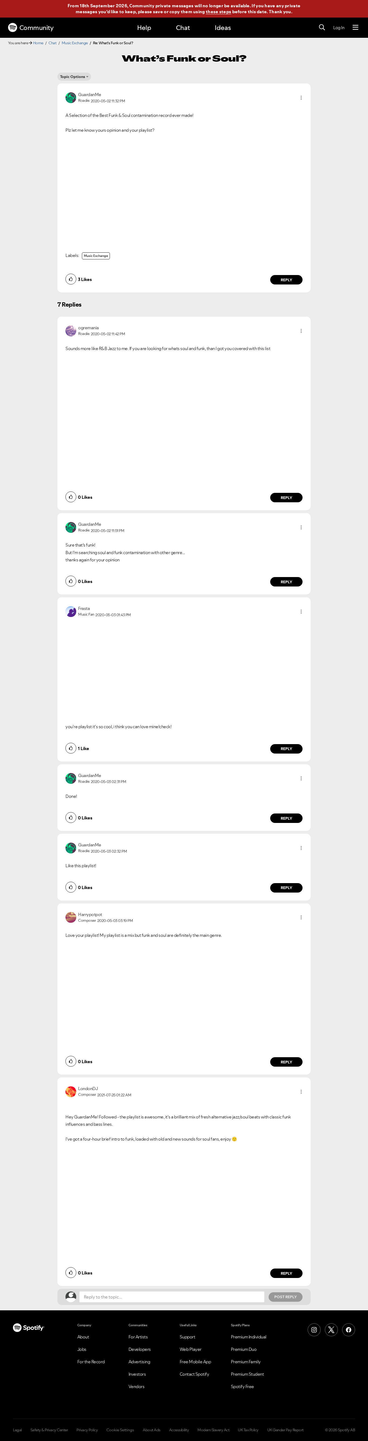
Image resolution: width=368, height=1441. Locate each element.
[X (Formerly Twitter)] (331, 1329)
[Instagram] (314, 1329)
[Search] (322, 27)
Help (144, 27)
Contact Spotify (194, 1374)
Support (187, 1337)
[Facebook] (348, 1329)
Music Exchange (75, 43)
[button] (301, 98)
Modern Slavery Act (213, 1430)
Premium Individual (248, 1337)
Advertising (139, 1362)
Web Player (191, 1349)
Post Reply (285, 1297)
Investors (137, 1374)
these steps (218, 12)
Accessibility (179, 1430)
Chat (183, 27)
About (83, 1337)
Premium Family (246, 1362)
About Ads (152, 1430)
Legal (17, 1430)
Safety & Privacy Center (49, 1430)
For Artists (138, 1337)
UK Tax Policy (248, 1430)
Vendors (137, 1386)
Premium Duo (244, 1349)
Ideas (223, 27)
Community (36, 27)
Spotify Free (242, 1386)
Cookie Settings (120, 1430)
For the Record (91, 1362)
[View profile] (70, 97)
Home (38, 43)
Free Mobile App (195, 1362)
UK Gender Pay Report (285, 1430)
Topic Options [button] (72, 76)
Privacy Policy (87, 1430)
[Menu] (355, 27)
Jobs (81, 1349)
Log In (338, 27)
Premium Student (247, 1374)
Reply (286, 280)
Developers (140, 1349)
